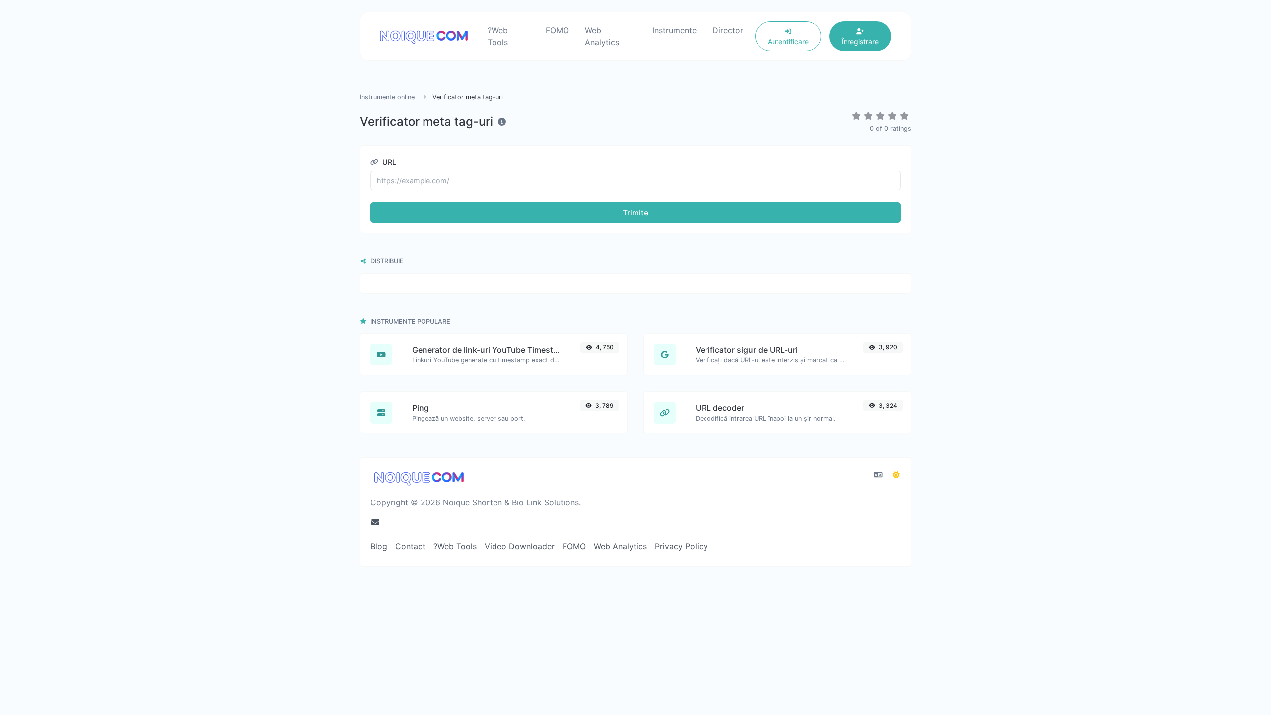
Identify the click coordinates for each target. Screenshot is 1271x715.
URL (388, 162)
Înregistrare (860, 41)
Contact (410, 546)
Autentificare (788, 41)
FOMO (557, 30)
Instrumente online (388, 97)
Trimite (635, 212)
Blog (378, 546)
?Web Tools (498, 36)
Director (727, 30)
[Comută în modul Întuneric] (896, 474)
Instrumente (674, 30)
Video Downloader (520, 546)
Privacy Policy (681, 546)
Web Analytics (602, 36)
